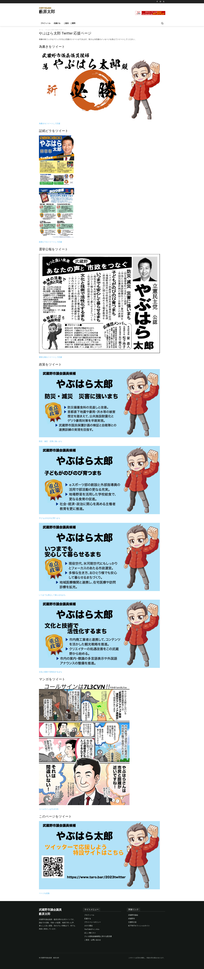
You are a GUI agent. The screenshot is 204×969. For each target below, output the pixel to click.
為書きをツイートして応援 (49, 123)
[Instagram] (160, 1)
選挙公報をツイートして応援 (50, 357)
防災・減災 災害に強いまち (50, 441)
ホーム (41, 30)
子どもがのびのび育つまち (49, 518)
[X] (163, 1)
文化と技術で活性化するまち (50, 672)
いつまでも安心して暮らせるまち (52, 595)
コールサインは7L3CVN (48, 809)
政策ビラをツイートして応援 (50, 242)
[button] (162, 23)
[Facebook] (157, 1)
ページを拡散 (44, 893)
